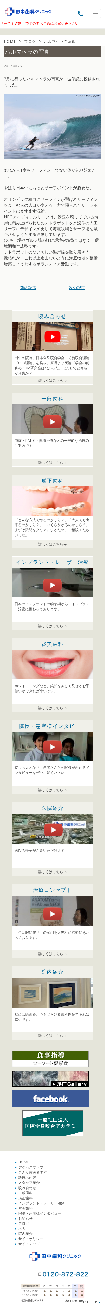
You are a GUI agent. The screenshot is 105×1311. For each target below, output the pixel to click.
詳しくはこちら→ (52, 380)
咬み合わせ (27, 1187)
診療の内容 (27, 1177)
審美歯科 (25, 1208)
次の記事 (77, 287)
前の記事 (28, 287)
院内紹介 (25, 1233)
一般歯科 (25, 1192)
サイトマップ (29, 1243)
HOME (23, 1162)
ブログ (23, 1223)
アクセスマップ (30, 1167)
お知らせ (25, 1218)
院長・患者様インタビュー (39, 1213)
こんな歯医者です (32, 1172)
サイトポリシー (30, 1238)
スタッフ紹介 (29, 1182)
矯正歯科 (25, 1197)
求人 (21, 1228)
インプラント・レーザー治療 (41, 1203)
